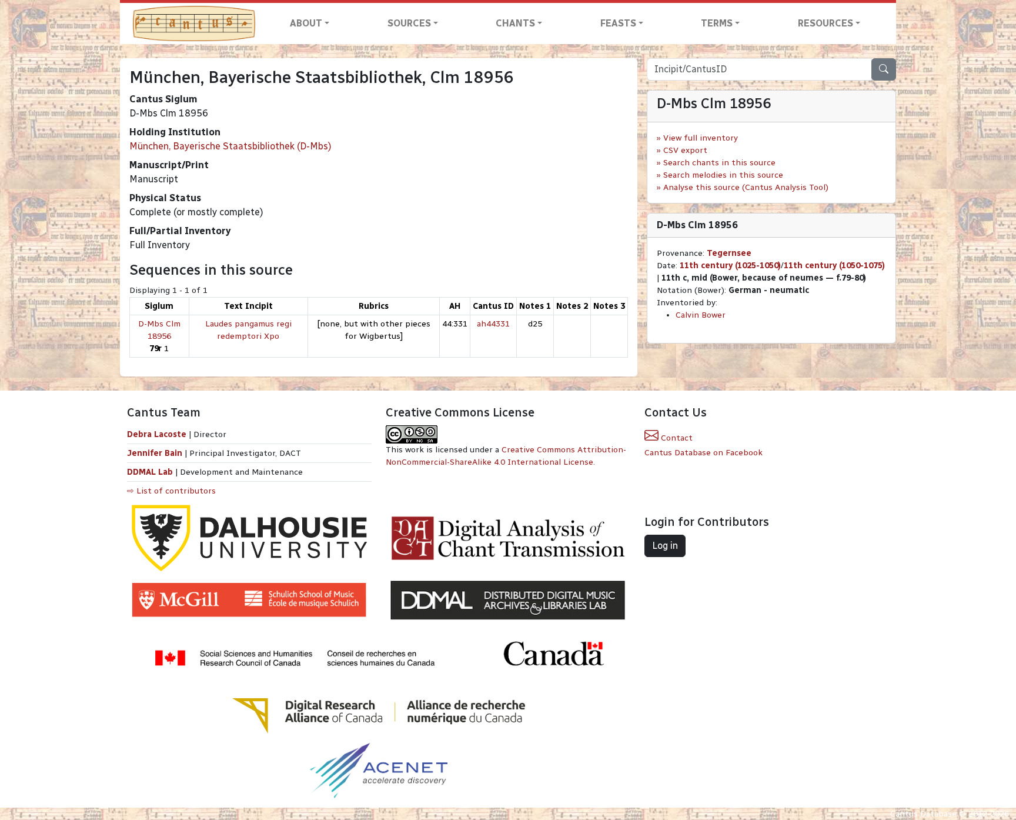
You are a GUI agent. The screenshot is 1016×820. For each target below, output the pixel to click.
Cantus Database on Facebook (703, 453)
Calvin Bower (701, 315)
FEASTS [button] (618, 23)
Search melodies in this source (723, 175)
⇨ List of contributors (171, 491)
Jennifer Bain (156, 453)
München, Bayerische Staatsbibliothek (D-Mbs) (230, 146)
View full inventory (700, 138)
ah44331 (493, 324)
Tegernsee (729, 253)
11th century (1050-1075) (834, 266)
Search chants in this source (719, 163)
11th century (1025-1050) (730, 266)
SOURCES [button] (409, 23)
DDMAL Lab (150, 472)
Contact (676, 438)
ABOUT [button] (306, 23)
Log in (665, 545)
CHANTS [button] (515, 23)
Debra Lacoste (156, 434)
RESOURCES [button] (825, 23)
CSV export (685, 150)
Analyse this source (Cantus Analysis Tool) (745, 187)
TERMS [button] (717, 23)
